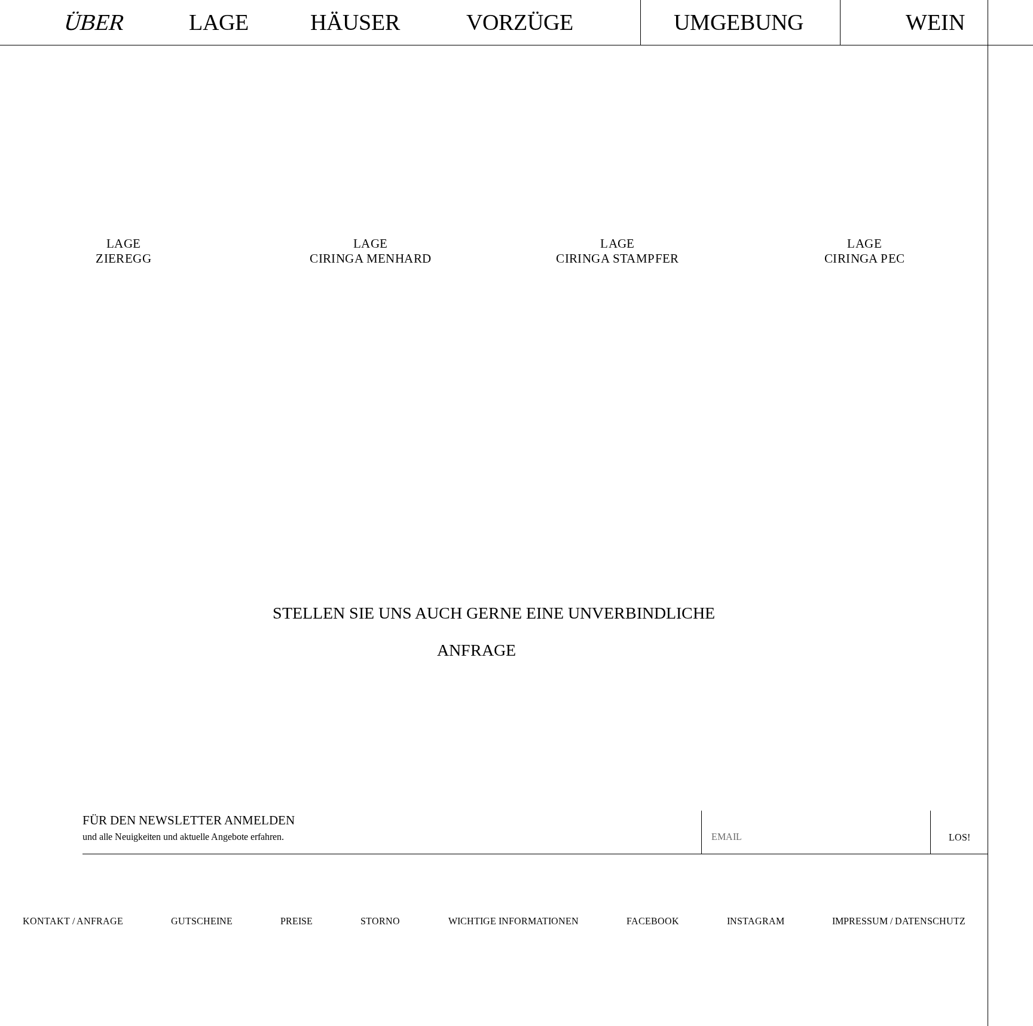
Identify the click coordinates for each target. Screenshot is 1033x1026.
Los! (959, 837)
